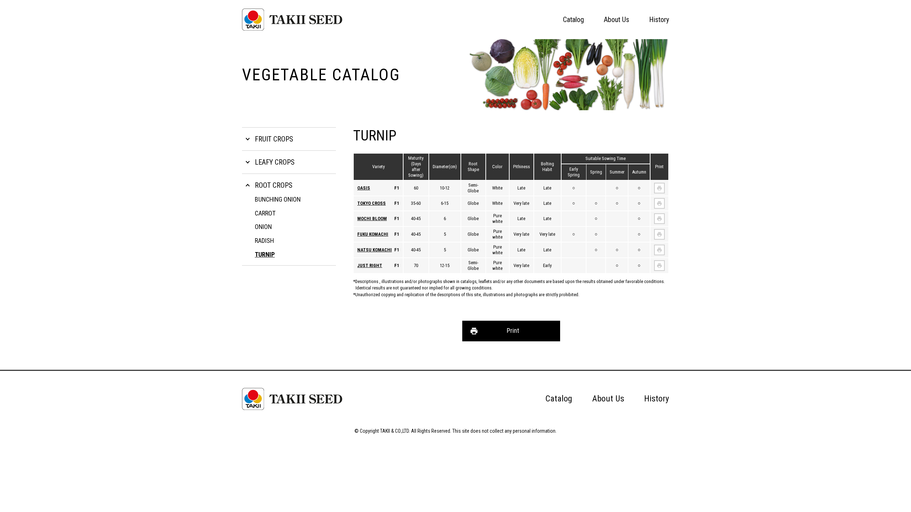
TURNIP (265, 254)
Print (513, 330)
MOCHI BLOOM (372, 218)
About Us (616, 19)
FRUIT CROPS (274, 139)
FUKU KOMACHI (372, 234)
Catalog (573, 19)
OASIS (363, 188)
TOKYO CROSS (371, 203)
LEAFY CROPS (275, 162)
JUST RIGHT (369, 265)
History (659, 19)
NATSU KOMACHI (374, 249)
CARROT (265, 213)
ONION (263, 226)
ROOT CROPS (274, 185)
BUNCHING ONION (278, 199)
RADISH (264, 240)
